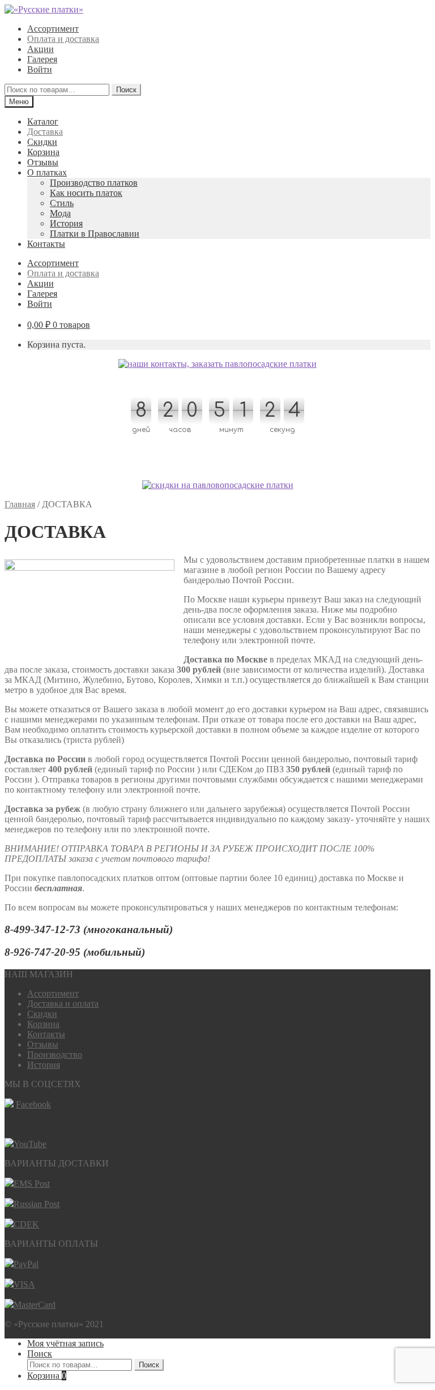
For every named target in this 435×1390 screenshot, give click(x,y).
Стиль (62, 203)
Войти (39, 69)
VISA (24, 1284)
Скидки (42, 142)
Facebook (33, 1104)
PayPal (26, 1264)
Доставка (45, 131)
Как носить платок (86, 193)
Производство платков (94, 182)
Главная (20, 504)
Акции (40, 49)
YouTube (30, 1144)
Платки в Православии (94, 233)
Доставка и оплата (63, 1003)
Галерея (42, 59)
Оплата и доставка (63, 39)
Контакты (46, 244)
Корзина (43, 152)
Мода (60, 213)
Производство (54, 1054)
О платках (47, 172)
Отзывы (42, 162)
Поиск (126, 89)
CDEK (26, 1224)
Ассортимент (53, 28)
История (66, 223)
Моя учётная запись (65, 1343)
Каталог (42, 121)
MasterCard (35, 1305)
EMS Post (32, 1183)
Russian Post (36, 1204)
